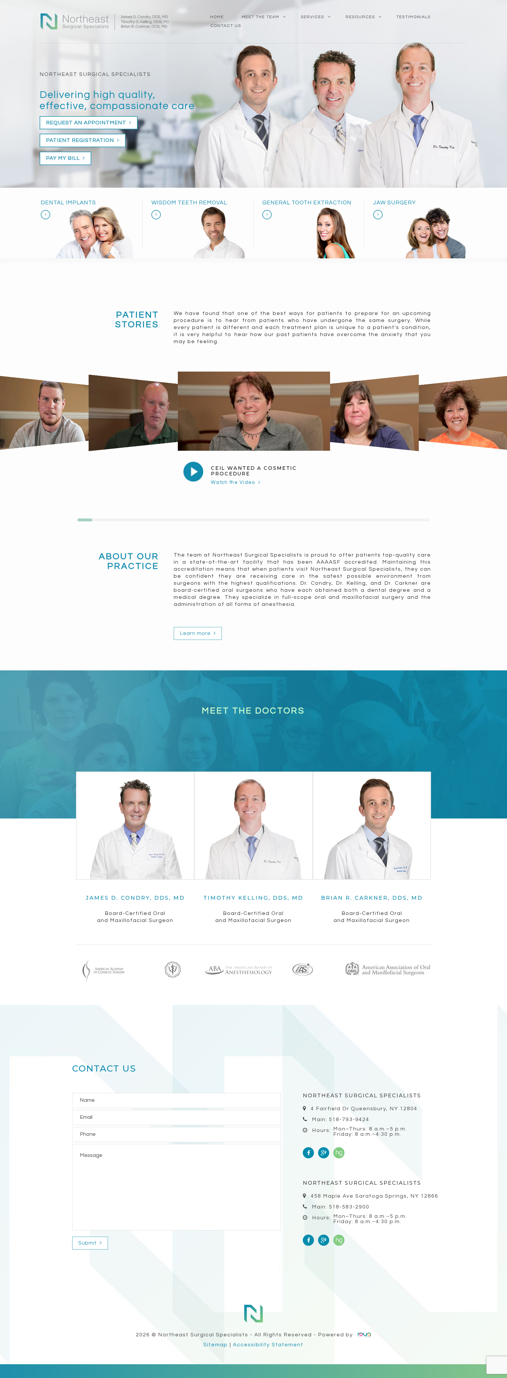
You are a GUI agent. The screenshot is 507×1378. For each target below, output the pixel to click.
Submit (88, 1243)
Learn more (196, 633)
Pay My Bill (63, 158)
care (183, 106)
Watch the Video (233, 481)
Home (217, 17)
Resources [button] (360, 17)
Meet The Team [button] (260, 17)
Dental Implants (68, 203)
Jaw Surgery (394, 203)
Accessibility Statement (268, 1345)
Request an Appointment (87, 123)
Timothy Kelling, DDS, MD (253, 898)
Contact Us (225, 26)
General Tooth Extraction (306, 203)
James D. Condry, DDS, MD (135, 898)
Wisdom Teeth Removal (189, 203)
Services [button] (312, 17)
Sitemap (215, 1345)
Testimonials (413, 17)
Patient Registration (81, 140)
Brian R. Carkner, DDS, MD (372, 898)
